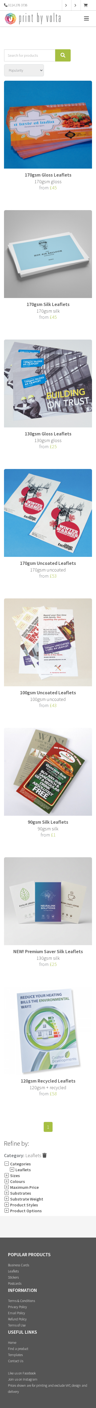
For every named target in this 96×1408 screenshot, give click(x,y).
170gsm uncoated (48, 570)
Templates (15, 1355)
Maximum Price (24, 1187)
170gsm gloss (48, 181)
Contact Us (15, 1361)
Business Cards (18, 1265)
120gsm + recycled (48, 1087)
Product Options (25, 1210)
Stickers (13, 1277)
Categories (20, 1163)
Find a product (18, 1348)
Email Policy (16, 1313)
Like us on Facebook (22, 1373)
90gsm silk (48, 829)
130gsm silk (48, 958)
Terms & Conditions (21, 1301)
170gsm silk (48, 311)
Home (12, 1342)
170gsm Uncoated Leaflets (48, 563)
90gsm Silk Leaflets (48, 822)
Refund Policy (17, 1319)
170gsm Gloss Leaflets (48, 175)
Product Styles (23, 1204)
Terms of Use (17, 1325)
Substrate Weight (26, 1199)
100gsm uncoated (48, 699)
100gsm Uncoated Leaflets (48, 692)
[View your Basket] (87, 5)
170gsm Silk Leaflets (48, 304)
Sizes (14, 1175)
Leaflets (33, 1155)
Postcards (14, 1283)
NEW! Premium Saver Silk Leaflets (48, 951)
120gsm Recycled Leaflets (48, 1081)
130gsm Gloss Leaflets (48, 434)
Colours (17, 1181)
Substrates (20, 1193)
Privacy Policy (17, 1307)
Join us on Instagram (22, 1379)
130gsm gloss (48, 440)
